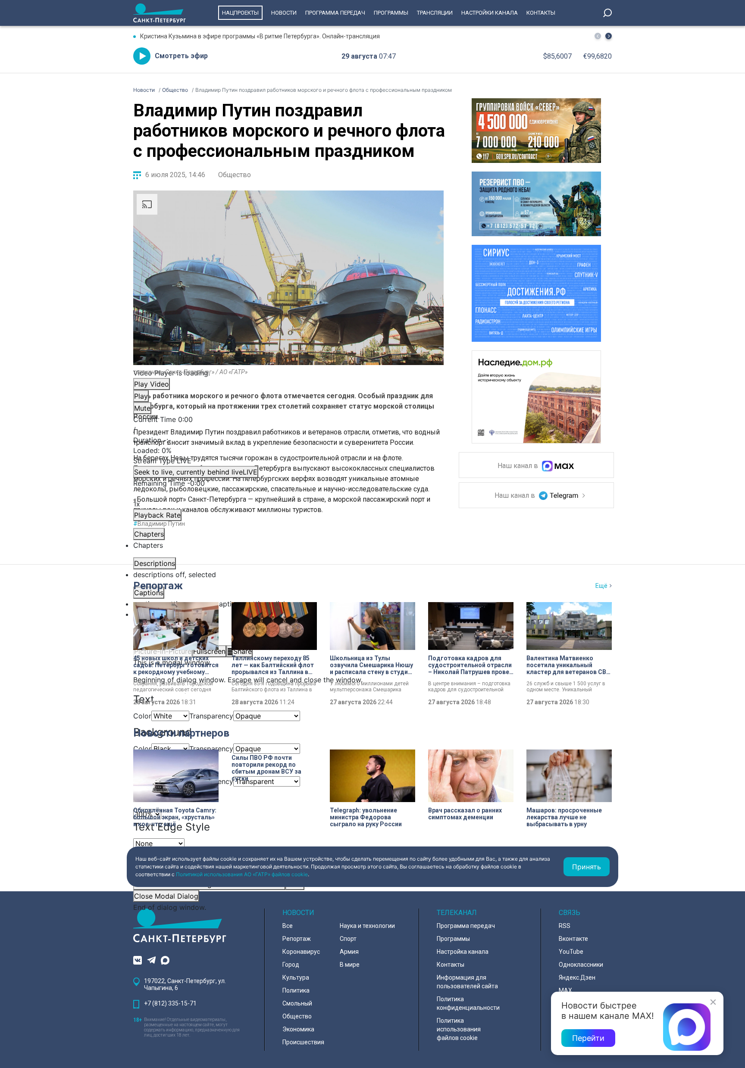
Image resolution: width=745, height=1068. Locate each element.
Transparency (211, 716)
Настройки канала (489, 12)
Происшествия (303, 1042)
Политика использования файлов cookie (459, 1029)
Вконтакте (573, 938)
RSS (564, 925)
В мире (350, 964)
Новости (284, 12)
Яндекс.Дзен (577, 977)
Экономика (298, 1029)
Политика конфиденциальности (468, 1003)
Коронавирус (301, 951)
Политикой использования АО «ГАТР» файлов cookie (242, 874)
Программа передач (335, 12)
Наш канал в (519, 466)
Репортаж (158, 586)
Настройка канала (462, 951)
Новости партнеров (181, 733)
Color (142, 716)
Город (290, 964)
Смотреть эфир (181, 56)
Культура (295, 977)
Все (287, 925)
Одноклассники (581, 964)
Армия (349, 951)
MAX (565, 990)
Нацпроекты (240, 12)
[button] (608, 36)
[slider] (288, 450)
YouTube (571, 951)
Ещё (601, 585)
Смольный (297, 1003)
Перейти (588, 1038)
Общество (234, 175)
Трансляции (435, 12)
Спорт (348, 938)
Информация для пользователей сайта (467, 982)
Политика (296, 990)
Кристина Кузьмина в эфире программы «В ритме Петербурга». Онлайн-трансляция (260, 36)
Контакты (540, 12)
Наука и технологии (367, 925)
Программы (391, 12)
